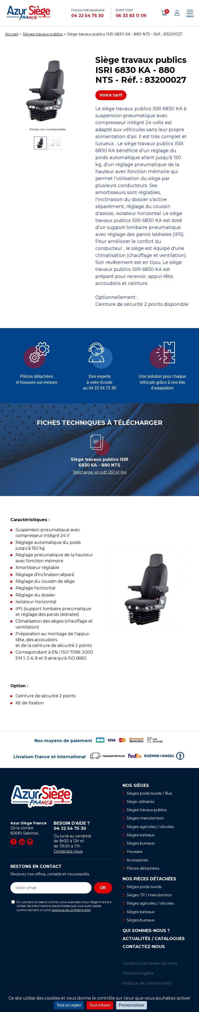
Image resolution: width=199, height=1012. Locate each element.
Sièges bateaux (140, 835)
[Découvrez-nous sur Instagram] (30, 842)
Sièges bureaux (140, 843)
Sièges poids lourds (144, 886)
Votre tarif (111, 95)
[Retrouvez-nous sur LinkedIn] (22, 842)
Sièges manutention (145, 818)
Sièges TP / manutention (149, 895)
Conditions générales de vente (150, 963)
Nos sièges (136, 786)
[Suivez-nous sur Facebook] (13, 842)
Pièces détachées (143, 868)
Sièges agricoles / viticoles (150, 826)
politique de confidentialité (71, 910)
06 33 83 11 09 (131, 15)
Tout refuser (100, 1005)
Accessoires (137, 860)
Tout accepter (68, 1005)
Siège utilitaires (140, 801)
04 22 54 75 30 (87, 15)
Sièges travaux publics (146, 810)
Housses (134, 851)
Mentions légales (138, 973)
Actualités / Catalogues (154, 939)
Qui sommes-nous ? (146, 931)
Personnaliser (131, 1005)
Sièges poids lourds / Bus (149, 793)
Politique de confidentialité (147, 983)
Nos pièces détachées (149, 879)
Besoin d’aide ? (72, 826)
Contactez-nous (68, 851)
